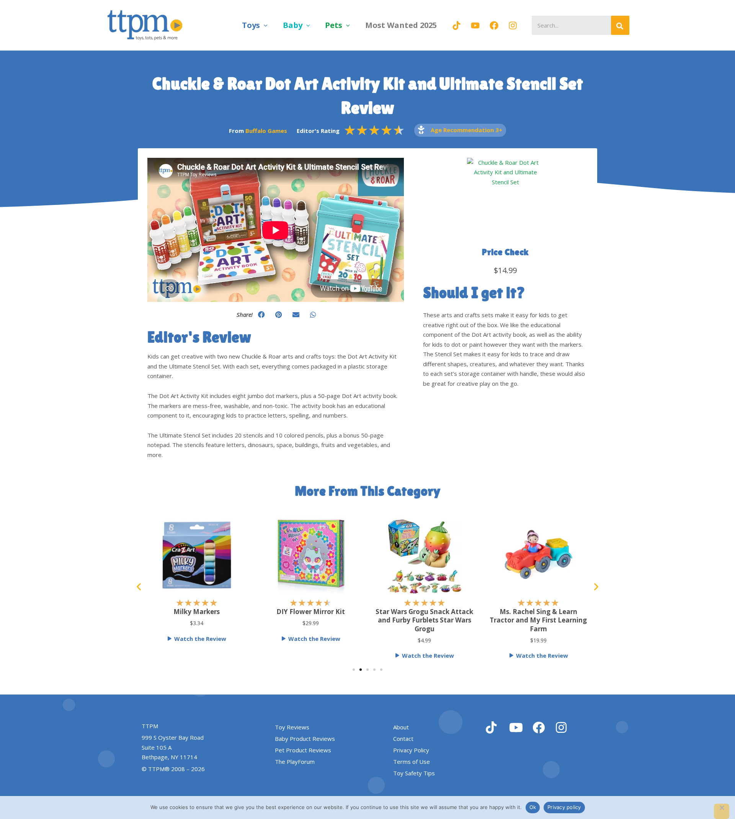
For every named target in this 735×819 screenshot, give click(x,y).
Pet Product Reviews (303, 750)
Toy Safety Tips (414, 773)
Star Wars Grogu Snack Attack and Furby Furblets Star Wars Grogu (424, 620)
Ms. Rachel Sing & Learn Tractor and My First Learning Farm (538, 620)
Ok (532, 807)
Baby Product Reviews (305, 738)
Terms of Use (411, 761)
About (401, 727)
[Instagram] (512, 25)
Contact (403, 738)
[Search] (620, 25)
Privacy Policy (411, 750)
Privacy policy (564, 807)
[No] (721, 811)
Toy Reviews (292, 727)
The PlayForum (295, 761)
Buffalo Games (266, 130)
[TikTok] (456, 25)
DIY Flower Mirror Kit (310, 611)
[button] (264, 25)
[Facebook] (494, 25)
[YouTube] (475, 25)
